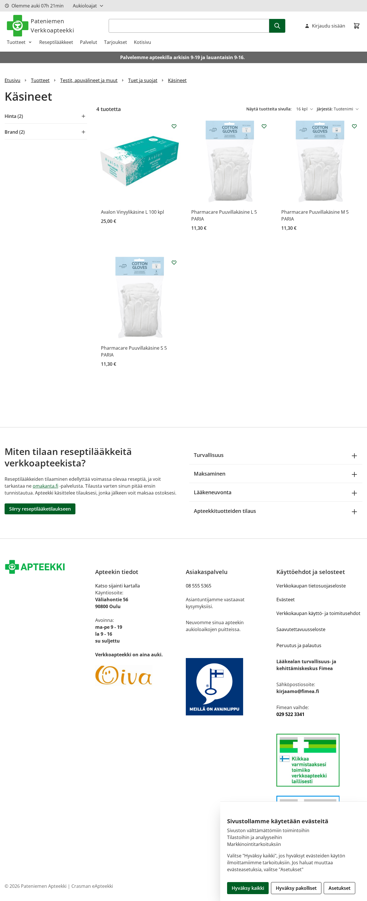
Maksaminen (209, 473)
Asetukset (339, 888)
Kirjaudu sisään (328, 26)
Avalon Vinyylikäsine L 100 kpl (132, 212)
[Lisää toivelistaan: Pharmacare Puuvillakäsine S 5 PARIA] (174, 262)
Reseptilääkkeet (56, 42)
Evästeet (285, 599)
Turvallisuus (209, 455)
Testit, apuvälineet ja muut (89, 80)
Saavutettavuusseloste (300, 629)
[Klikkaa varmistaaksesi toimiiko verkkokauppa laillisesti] (319, 760)
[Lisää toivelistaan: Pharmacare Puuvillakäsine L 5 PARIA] (264, 126)
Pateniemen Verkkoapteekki (52, 25)
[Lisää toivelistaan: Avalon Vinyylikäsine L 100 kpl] (174, 126)
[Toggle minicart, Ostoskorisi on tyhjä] (356, 25)
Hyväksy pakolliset (296, 888)
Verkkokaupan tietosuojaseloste (311, 586)
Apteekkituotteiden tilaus (225, 510)
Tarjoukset (115, 42)
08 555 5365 (198, 586)
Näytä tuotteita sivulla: (269, 109)
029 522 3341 (290, 714)
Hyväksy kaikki (248, 888)
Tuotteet (16, 42)
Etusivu (12, 80)
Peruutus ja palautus (298, 645)
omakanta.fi (45, 486)
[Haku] (277, 26)
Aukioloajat (85, 6)
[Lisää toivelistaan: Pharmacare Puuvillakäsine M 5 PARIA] (354, 126)
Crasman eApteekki (92, 886)
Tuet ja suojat (142, 80)
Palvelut (88, 42)
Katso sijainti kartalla (117, 586)
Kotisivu (142, 42)
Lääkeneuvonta (212, 492)
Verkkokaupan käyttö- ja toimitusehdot (318, 613)
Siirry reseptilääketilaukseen (40, 509)
